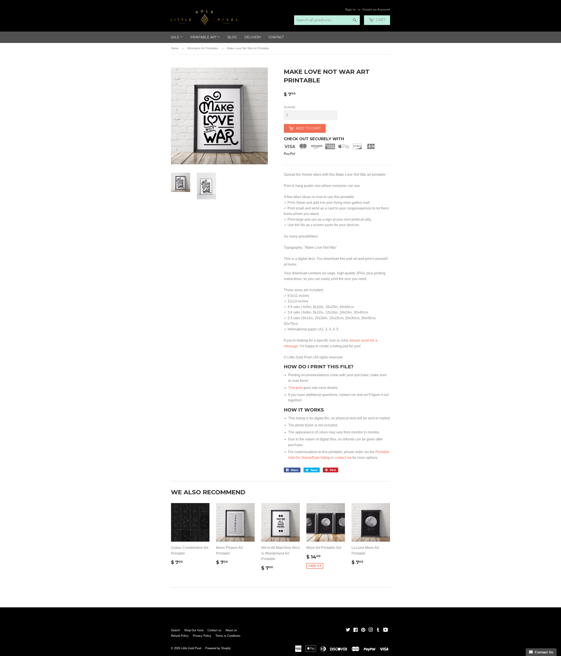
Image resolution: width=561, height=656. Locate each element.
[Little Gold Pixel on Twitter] (348, 630)
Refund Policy (180, 635)
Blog (232, 37)
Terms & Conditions (227, 635)
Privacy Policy (202, 635)
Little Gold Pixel (191, 648)
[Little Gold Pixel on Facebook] (355, 630)
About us (231, 630)
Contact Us (543, 652)
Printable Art (203, 37)
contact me (343, 457)
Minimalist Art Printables (202, 48)
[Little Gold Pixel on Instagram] (371, 630)
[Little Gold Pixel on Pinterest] (363, 630)
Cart (380, 20)
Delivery (252, 37)
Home (174, 48)
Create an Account (376, 9)
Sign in (350, 9)
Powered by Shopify (218, 648)
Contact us (214, 630)
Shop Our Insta (193, 630)
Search (175, 630)
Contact (276, 37)
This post (295, 388)
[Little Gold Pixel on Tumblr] (378, 630)
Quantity (289, 107)
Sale (175, 37)
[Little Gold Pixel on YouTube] (385, 630)
